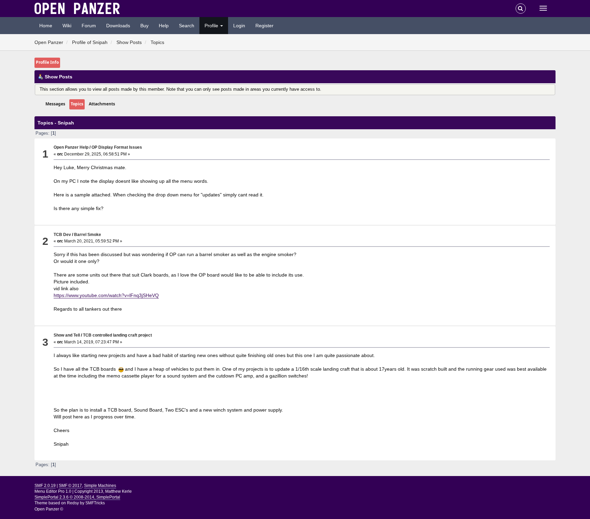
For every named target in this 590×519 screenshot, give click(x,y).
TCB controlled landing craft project (117, 335)
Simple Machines (100, 485)
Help (164, 25)
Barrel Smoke (87, 234)
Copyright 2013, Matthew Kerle (103, 491)
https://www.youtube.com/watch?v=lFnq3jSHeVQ (106, 295)
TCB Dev (62, 234)
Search (186, 25)
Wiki (66, 25)
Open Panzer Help (71, 147)
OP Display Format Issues (117, 147)
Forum (89, 25)
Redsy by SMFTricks (86, 503)
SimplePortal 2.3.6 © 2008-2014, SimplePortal (77, 497)
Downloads (118, 25)
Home (45, 25)
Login (239, 25)
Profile (212, 25)
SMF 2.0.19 (45, 485)
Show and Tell (67, 335)
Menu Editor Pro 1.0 (52, 491)
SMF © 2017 (70, 485)
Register (264, 25)
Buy (144, 25)
